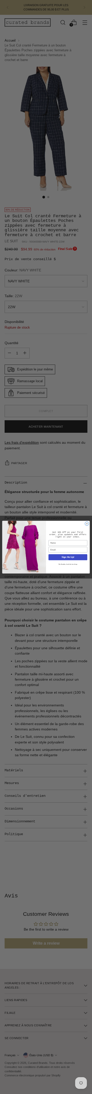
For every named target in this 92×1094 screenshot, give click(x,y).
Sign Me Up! (68, 557)
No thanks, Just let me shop (68, 564)
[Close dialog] (87, 523)
